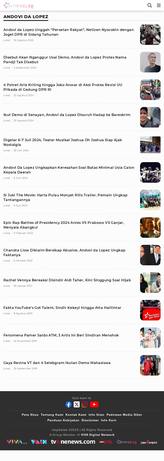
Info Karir (109, 420)
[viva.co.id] (17, 442)
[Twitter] (77, 404)
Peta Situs (30, 414)
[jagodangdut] (149, 442)
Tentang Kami (52, 414)
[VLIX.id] (39, 442)
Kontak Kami (76, 414)
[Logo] (17, 5)
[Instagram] (85, 404)
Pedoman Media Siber (124, 414)
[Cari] (150, 5)
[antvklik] (105, 442)
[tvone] (73, 442)
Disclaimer (90, 420)
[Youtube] (94, 404)
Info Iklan (96, 414)
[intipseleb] (126, 442)
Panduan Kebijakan (63, 420)
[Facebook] (69, 404)
